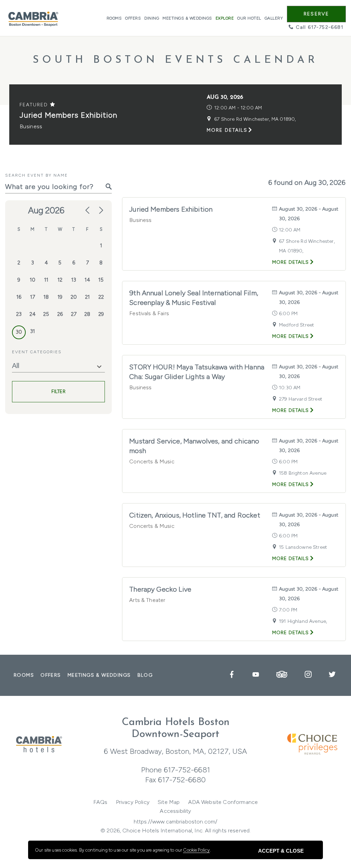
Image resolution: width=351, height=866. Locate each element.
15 (101, 280)
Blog (145, 675)
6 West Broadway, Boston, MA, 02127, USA (175, 751)
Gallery (274, 18)
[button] (316, 14)
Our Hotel (249, 18)
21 (87, 297)
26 (60, 314)
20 (74, 297)
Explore (225, 18)
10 (32, 280)
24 (32, 314)
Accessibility (175, 811)
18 (46, 297)
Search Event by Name (36, 175)
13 (73, 280)
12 (60, 280)
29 (101, 314)
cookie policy (196, 850)
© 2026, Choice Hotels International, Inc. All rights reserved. (175, 830)
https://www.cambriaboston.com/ (176, 821)
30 (19, 332)
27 (73, 314)
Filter (58, 391)
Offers (133, 18)
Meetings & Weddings (187, 18)
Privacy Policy (132, 802)
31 (32, 331)
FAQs (100, 802)
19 (60, 297)
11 (46, 280)
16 (18, 297)
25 (46, 314)
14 (87, 280)
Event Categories (37, 351)
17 (32, 297)
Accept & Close (281, 851)
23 (19, 314)
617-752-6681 (187, 769)
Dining (151, 18)
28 (87, 314)
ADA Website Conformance (223, 802)
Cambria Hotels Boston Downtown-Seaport (176, 728)
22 (101, 297)
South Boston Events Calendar (175, 60)
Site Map (169, 802)
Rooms (114, 18)
